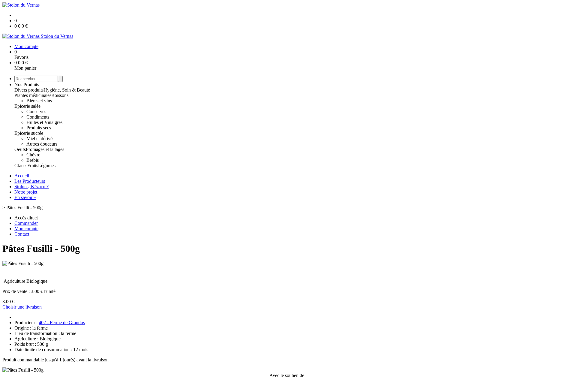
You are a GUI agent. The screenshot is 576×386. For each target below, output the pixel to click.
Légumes (47, 165)
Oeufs (20, 149)
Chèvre (33, 154)
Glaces (20, 165)
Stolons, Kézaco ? (31, 186)
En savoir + (25, 197)
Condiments (37, 116)
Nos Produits (26, 84)
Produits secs (38, 127)
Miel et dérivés (40, 138)
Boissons (59, 95)
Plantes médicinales (32, 95)
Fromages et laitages (45, 149)
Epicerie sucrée (28, 133)
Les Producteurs (29, 181)
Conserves (36, 111)
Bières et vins (39, 100)
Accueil (21, 175)
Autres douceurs (41, 143)
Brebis (32, 160)
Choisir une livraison (22, 306)
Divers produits (29, 89)
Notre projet (25, 192)
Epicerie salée (27, 106)
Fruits (32, 165)
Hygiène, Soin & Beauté (67, 89)
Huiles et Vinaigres (44, 122)
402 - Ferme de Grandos (62, 322)
